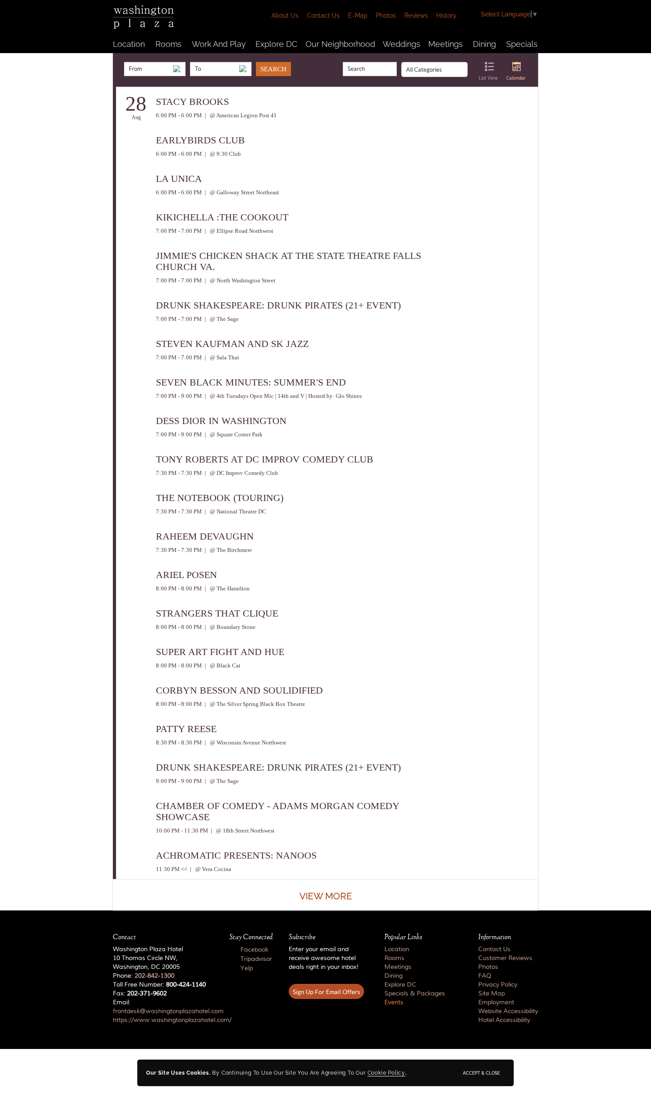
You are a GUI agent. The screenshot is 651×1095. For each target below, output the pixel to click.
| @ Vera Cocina (210, 869)
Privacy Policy (497, 985)
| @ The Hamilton (226, 588)
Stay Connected (251, 937)
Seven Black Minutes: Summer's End (251, 382)
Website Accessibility (508, 1011)
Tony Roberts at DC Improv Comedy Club (264, 459)
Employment (496, 1002)
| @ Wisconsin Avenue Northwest (244, 742)
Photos (386, 15)
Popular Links (403, 937)
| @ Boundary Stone (229, 627)
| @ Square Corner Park (233, 434)
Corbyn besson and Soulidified (239, 690)
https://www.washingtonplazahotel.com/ (172, 1020)
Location (129, 44)
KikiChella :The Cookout (222, 217)
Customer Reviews (505, 958)
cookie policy (386, 1073)
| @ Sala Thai (221, 357)
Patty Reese (186, 728)
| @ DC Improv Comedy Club (240, 473)
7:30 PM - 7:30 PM (179, 473)
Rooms (168, 44)
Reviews (416, 15)
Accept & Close (481, 1073)
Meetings (445, 44)
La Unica (179, 178)
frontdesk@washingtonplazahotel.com (168, 1011)
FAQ (484, 976)
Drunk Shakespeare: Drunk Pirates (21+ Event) (278, 305)
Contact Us (323, 15)
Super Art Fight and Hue (220, 651)
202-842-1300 (154, 976)
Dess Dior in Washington (221, 420)
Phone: (143, 976)
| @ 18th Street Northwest (242, 830)
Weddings (401, 44)
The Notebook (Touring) (219, 497)
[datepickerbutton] (176, 68)
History (446, 15)
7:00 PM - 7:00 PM (179, 230)
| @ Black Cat (221, 665)
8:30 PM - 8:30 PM (179, 742)
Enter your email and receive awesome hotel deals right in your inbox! (324, 958)
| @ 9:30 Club (222, 153)
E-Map (358, 15)
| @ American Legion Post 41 (240, 115)
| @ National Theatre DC (234, 511)
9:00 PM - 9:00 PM (179, 781)
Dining (484, 44)
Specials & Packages (414, 994)
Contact (124, 937)
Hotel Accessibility (504, 1020)
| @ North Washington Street (239, 280)
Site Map (491, 994)
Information (494, 937)
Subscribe (302, 937)
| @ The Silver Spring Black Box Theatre (254, 704)
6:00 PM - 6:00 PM (179, 115)
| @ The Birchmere (227, 550)
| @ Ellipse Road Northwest (238, 230)
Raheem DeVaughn (205, 536)
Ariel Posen (186, 574)
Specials (522, 44)
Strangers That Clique (217, 613)
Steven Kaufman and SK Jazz (232, 343)
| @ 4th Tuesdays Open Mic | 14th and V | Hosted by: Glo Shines (282, 396)
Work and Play (219, 44)
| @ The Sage (221, 319)
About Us (284, 15)
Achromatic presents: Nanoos (236, 855)
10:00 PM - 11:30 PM (182, 830)
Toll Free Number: (159, 985)
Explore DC (276, 44)
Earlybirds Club (200, 140)
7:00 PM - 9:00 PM (179, 396)
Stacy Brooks (192, 101)
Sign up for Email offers (326, 991)
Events (393, 1002)
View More (325, 896)
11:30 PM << (171, 869)
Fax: (140, 994)
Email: (163, 1011)
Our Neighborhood (340, 44)
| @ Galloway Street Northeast (241, 192)
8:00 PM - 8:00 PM (179, 588)
